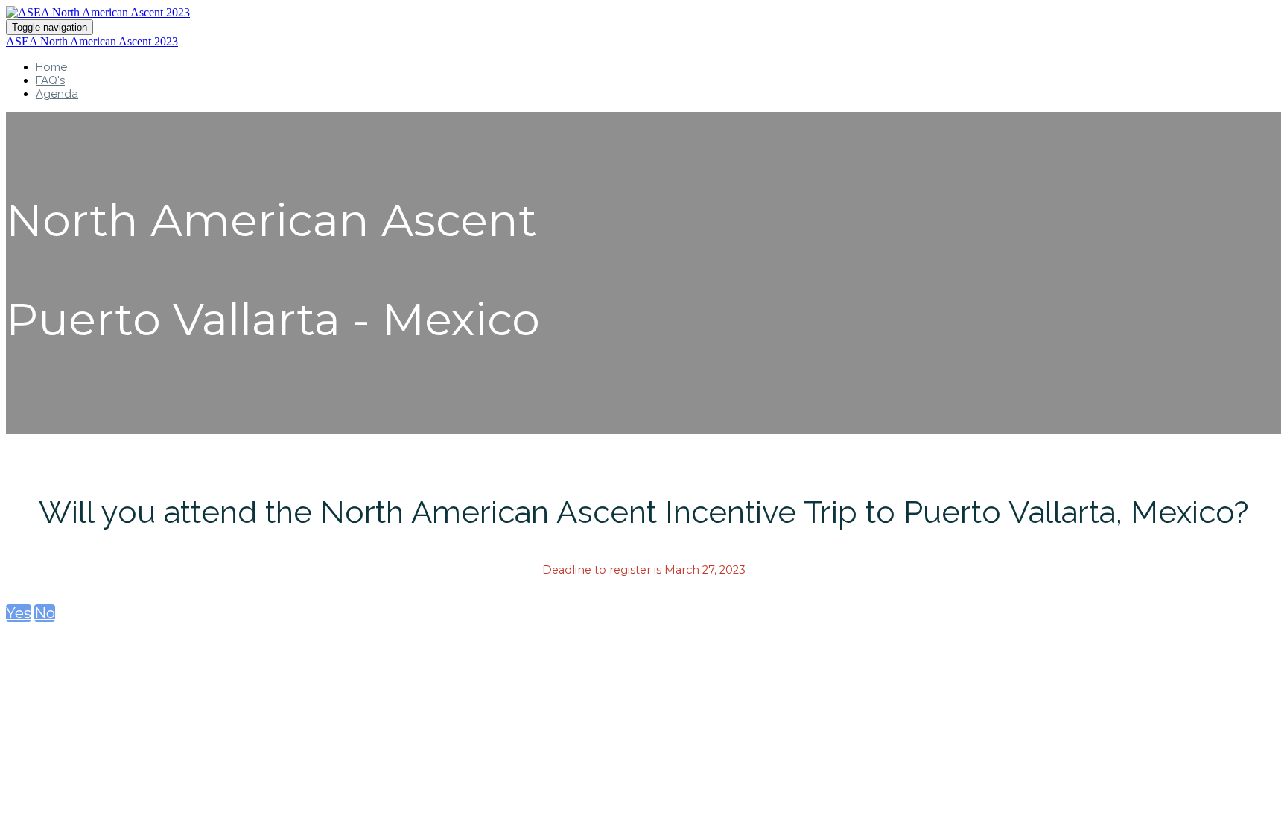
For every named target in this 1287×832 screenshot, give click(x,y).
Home (51, 67)
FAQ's (50, 80)
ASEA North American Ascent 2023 (92, 41)
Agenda (57, 94)
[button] (18, 613)
